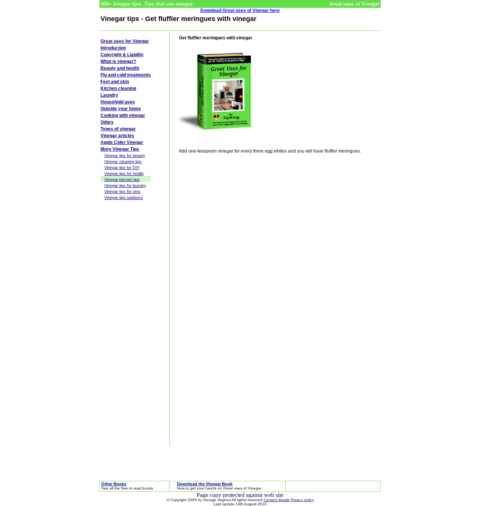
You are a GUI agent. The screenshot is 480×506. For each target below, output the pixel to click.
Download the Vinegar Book (204, 484)
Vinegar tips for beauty (124, 155)
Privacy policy (302, 500)
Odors (107, 122)
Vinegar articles (117, 135)
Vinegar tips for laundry (125, 185)
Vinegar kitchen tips (122, 179)
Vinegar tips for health (124, 173)
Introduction (113, 48)
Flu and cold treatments (125, 75)
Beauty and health (119, 68)
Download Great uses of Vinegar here (240, 10)
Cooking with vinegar (122, 115)
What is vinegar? (118, 61)
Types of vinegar (118, 129)
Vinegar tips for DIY (122, 167)
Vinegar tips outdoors (123, 197)
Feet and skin (114, 81)
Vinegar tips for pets (122, 191)
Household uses (117, 102)
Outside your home (120, 108)
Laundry (109, 95)
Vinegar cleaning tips (123, 161)
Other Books (113, 484)
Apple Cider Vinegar (121, 142)
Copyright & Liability (122, 54)
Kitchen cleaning (118, 88)
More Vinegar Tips (119, 149)
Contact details (277, 500)
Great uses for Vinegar (124, 41)
